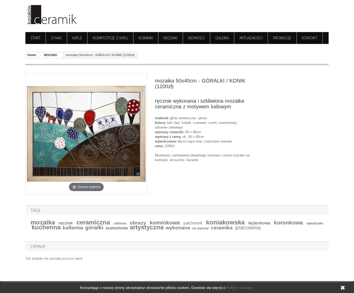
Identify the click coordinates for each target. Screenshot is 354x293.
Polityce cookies (239, 288)
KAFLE (77, 37)
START (35, 37)
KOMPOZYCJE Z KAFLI (110, 37)
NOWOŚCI (196, 37)
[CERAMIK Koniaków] (73, 15)
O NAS (56, 37)
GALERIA (222, 37)
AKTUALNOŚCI (251, 37)
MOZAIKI (171, 37)
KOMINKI (146, 37)
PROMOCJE (282, 37)
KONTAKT (309, 37)
